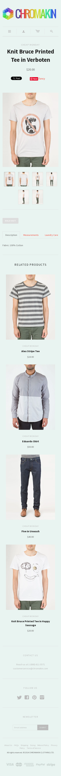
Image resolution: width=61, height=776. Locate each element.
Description (11, 234)
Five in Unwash (30, 531)
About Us (8, 745)
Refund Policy (43, 745)
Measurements (31, 234)
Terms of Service (34, 748)
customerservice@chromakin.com (30, 668)
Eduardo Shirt (30, 441)
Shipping (24, 745)
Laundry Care (51, 234)
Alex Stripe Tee (30, 351)
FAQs (16, 745)
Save (35, 78)
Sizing (32, 745)
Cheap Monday (30, 346)
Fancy (41, 78)
